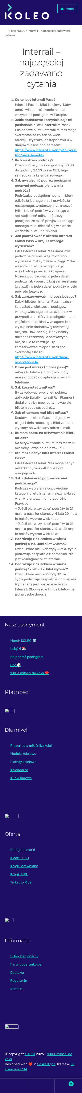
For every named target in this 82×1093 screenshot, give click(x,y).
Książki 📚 (18, 649)
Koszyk (63, 1082)
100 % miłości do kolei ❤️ (29, 673)
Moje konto (13, 1086)
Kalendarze (19, 770)
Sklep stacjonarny (24, 956)
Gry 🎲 (15, 665)
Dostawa (17, 973)
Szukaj (41, 1086)
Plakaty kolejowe (23, 762)
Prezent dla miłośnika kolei (31, 746)
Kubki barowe (21, 778)
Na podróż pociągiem (27, 657)
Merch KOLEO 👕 (23, 641)
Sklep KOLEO (17, 31)
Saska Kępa (46, 1064)
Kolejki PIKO (19, 874)
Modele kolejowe (23, 754)
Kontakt (16, 989)
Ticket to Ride (21, 882)
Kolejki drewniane (24, 866)
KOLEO (30, 1054)
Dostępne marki (22, 850)
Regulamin (18, 981)
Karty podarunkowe (25, 964)
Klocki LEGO (19, 858)
